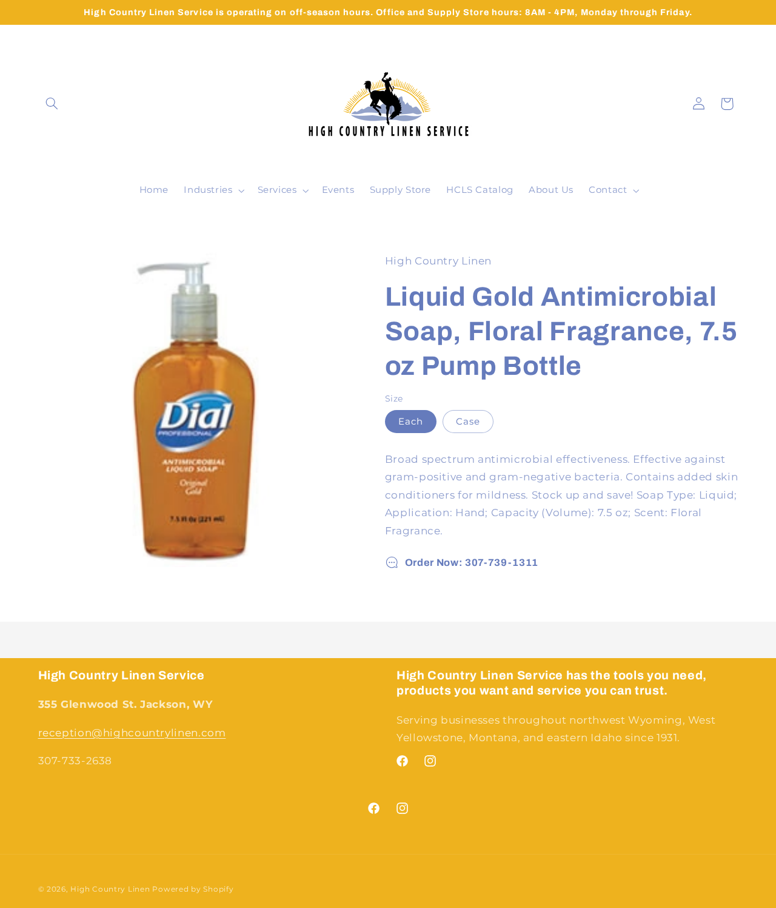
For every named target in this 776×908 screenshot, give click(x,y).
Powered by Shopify (192, 889)
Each (410, 421)
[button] (52, 104)
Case (468, 421)
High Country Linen (110, 889)
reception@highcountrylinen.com (132, 733)
